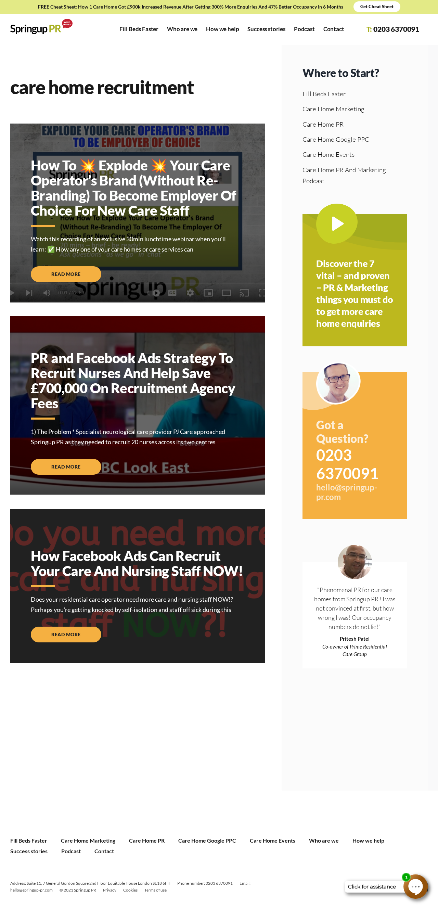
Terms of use (155, 890)
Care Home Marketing (333, 109)
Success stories (29, 851)
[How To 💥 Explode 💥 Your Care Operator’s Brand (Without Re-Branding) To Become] (137, 213)
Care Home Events (328, 154)
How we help (368, 840)
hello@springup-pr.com (346, 492)
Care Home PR (323, 124)
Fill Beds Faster (324, 94)
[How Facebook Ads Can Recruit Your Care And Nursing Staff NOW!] (137, 586)
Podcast (71, 851)
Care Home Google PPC (335, 139)
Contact (104, 851)
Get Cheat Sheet (377, 6)
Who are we (324, 840)
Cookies (130, 890)
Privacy (109, 890)
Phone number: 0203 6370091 (205, 883)
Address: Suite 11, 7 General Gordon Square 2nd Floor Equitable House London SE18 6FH (90, 883)
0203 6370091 (347, 464)
